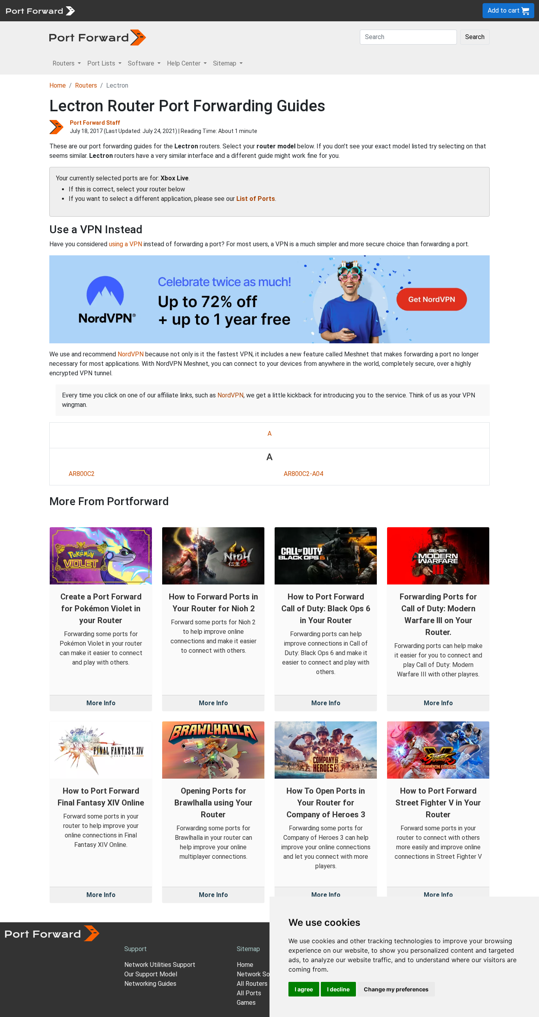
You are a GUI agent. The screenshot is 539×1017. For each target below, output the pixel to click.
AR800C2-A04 (303, 474)
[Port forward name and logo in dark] (97, 36)
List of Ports (255, 198)
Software (173, 10)
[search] (266, 10)
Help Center (209, 10)
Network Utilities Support (159, 964)
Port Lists (140, 10)
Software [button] (142, 63)
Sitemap (244, 10)
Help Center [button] (184, 63)
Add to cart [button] (504, 10)
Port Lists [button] (102, 63)
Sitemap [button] (225, 63)
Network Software (263, 974)
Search (475, 37)
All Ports (249, 993)
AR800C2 (82, 474)
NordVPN (131, 354)
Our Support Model (150, 974)
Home (57, 85)
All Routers (252, 983)
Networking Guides (150, 983)
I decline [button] (338, 989)
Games (246, 1002)
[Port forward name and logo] (40, 10)
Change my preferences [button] (396, 989)
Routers (108, 10)
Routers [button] (64, 63)
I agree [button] (304, 989)
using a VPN (125, 244)
